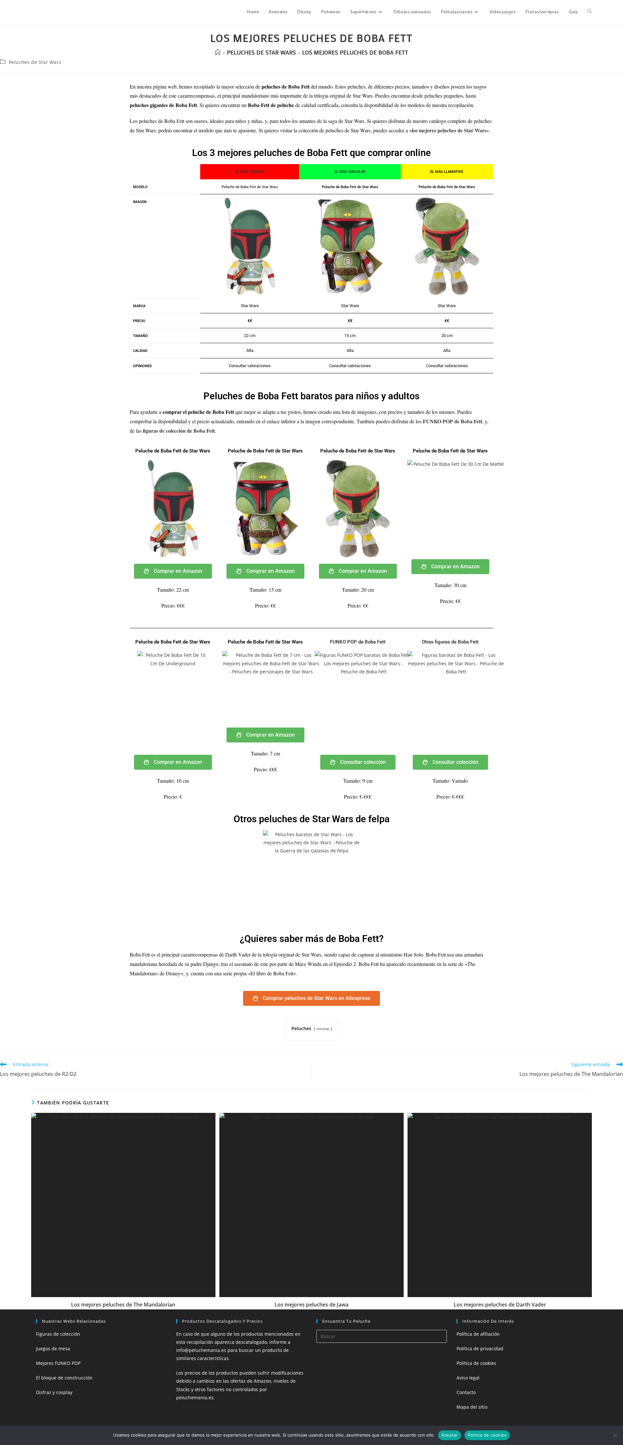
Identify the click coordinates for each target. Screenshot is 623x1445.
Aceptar (449, 1435)
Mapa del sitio (472, 1407)
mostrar (322, 1028)
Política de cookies (476, 1363)
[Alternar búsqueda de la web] (590, 12)
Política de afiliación (478, 1334)
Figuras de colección (58, 1334)
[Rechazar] (615, 1435)
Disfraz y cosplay (54, 1392)
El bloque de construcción (64, 1378)
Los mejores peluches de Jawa (311, 1304)
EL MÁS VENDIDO (250, 172)
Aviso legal (468, 1378)
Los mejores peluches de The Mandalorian (123, 1304)
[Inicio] (218, 52)
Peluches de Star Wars (35, 62)
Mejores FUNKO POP (58, 1363)
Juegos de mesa (53, 1348)
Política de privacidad (480, 1348)
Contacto (466, 1392)
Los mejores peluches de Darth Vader (500, 1304)
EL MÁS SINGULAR (350, 172)
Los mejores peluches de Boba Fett (355, 52)
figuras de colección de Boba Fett (179, 430)
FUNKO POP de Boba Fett (452, 421)
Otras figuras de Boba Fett (450, 642)
